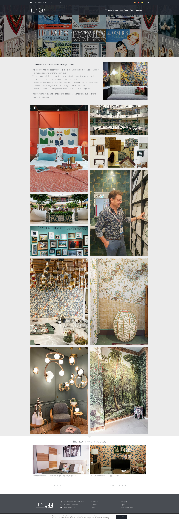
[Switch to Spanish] (142, 2)
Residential (95, 502)
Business (94, 505)
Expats (93, 507)
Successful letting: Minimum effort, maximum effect (54, 476)
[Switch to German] (134, 2)
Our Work (124, 10)
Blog (131, 10)
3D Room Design (111, 10)
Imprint (123, 505)
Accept (121, 517)
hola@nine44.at (70, 507)
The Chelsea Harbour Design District (105, 476)
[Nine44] (38, 10)
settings (106, 518)
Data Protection (127, 507)
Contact (138, 10)
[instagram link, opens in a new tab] (148, 2)
